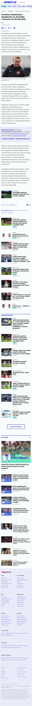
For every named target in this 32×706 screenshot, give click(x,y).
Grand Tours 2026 (20, 587)
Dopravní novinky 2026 (22, 619)
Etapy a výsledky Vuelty (22, 580)
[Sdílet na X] (30, 205)
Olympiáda (15, 190)
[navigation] (2, 2)
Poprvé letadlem (4, 617)
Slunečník (20, 645)
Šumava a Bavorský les (6, 619)
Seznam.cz (22, 2)
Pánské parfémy (22, 659)
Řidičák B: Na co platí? (21, 621)
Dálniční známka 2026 (21, 617)
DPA (25, 686)
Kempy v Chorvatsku (5, 616)
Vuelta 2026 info (20, 578)
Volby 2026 (3, 578)
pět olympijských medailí (18, 135)
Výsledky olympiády (8, 138)
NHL (2, 606)
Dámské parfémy (20, 657)
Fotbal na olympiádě (7, 212)
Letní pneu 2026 (20, 616)
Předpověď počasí (10, 633)
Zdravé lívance (20, 600)
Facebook (3, 671)
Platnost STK (19, 625)
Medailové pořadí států (23, 138)
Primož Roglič (20, 585)
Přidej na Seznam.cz (5, 678)
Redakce (3, 667)
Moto (23, 6)
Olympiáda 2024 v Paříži (20, 210)
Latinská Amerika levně (6, 623)
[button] (16, 66)
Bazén (2, 645)
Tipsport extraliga (5, 600)
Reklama (3, 676)
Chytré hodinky (15, 659)
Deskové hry (4, 659)
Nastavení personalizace (22, 676)
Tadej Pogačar (20, 583)
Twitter (2, 674)
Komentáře (4, 437)
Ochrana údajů (20, 669)
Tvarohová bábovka (21, 602)
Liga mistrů (15, 293)
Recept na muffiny (21, 598)
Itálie (14, 348)
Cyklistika (15, 242)
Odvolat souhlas (20, 674)
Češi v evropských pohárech (7, 635)
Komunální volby (5, 587)
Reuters (28, 686)
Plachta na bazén (8, 645)
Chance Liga (16, 218)
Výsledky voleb (4, 581)
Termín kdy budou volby (6, 583)
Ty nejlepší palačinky (21, 597)
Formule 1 (3, 604)
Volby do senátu (4, 585)
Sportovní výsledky (17, 370)
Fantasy (4, 6)
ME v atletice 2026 (5, 602)
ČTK (2, 22)
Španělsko (15, 359)
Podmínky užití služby (21, 667)
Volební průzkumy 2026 (6, 580)
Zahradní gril (14, 647)
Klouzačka (25, 645)
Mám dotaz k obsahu (21, 671)
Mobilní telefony (4, 657)
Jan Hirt (18, 581)
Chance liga (3, 597)
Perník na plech (20, 606)
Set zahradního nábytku (6, 647)
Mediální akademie (21, 673)
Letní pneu (27, 657)
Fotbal (9, 6)
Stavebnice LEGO (12, 657)
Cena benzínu (25, 633)
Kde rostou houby (18, 633)
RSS (2, 669)
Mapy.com (3, 633)
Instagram (3, 673)
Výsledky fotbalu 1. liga (6, 598)
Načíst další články (16, 426)
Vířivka (19, 647)
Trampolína (14, 645)
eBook (5, 28)
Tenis (19, 6)
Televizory (9, 659)
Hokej (14, 6)
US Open (14, 232)
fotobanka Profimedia (5, 687)
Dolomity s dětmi (5, 625)
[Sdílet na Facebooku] (27, 205)
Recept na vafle (20, 604)
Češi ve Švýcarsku (5, 621)
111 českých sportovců (19, 133)
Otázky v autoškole (21, 623)
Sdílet (11, 28)
